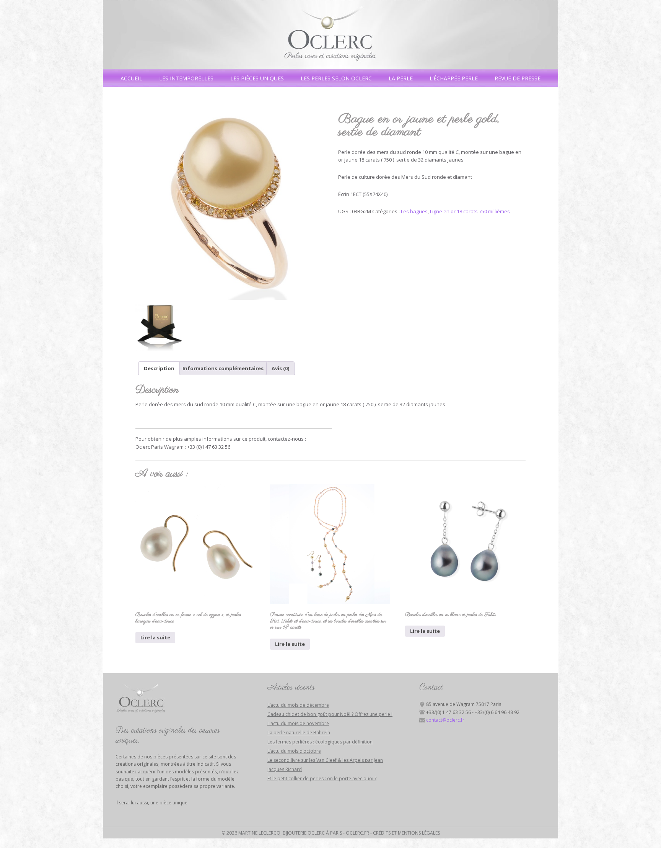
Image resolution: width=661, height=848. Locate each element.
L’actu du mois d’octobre (294, 751)
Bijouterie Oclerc (330, 34)
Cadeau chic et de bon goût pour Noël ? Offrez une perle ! (329, 714)
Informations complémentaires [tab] (223, 368)
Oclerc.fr (357, 833)
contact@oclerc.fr (445, 720)
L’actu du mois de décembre (298, 705)
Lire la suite (155, 637)
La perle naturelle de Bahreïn (298, 732)
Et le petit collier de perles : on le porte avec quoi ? (321, 778)
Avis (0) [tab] (280, 368)
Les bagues (414, 211)
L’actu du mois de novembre (298, 723)
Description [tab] (159, 368)
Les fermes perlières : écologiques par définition (320, 742)
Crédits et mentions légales (406, 833)
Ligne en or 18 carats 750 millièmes (470, 211)
